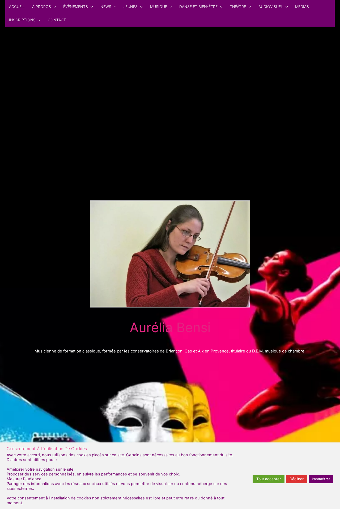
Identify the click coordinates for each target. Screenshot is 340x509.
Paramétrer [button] (321, 479)
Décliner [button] (297, 479)
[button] (53, 6)
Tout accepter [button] (268, 479)
